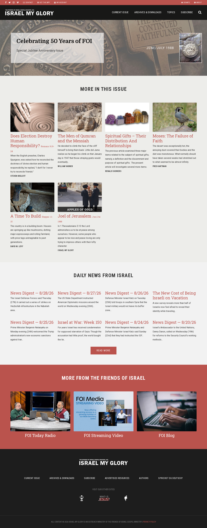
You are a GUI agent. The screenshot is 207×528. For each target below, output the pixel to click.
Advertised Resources (117, 478)
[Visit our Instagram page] (14, 2)
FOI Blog (167, 435)
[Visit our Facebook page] (5, 2)
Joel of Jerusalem (79, 218)
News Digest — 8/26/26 (126, 293)
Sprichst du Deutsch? (170, 478)
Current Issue (120, 12)
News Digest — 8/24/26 (127, 322)
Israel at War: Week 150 (80, 322)
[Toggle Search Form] (200, 12)
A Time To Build (31, 218)
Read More (103, 350)
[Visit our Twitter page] (10, 2)
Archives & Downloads (147, 12)
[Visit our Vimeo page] (18, 2)
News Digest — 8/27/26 (79, 293)
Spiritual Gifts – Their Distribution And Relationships (125, 140)
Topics (171, 12)
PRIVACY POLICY (149, 522)
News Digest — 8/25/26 (32, 322)
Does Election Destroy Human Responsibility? (32, 143)
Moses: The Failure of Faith (173, 138)
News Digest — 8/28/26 (32, 293)
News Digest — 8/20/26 (174, 322)
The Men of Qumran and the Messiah (77, 138)
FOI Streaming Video (103, 435)
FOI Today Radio (40, 435)
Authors (143, 478)
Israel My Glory (29, 12)
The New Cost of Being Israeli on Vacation (174, 295)
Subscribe (187, 12)
